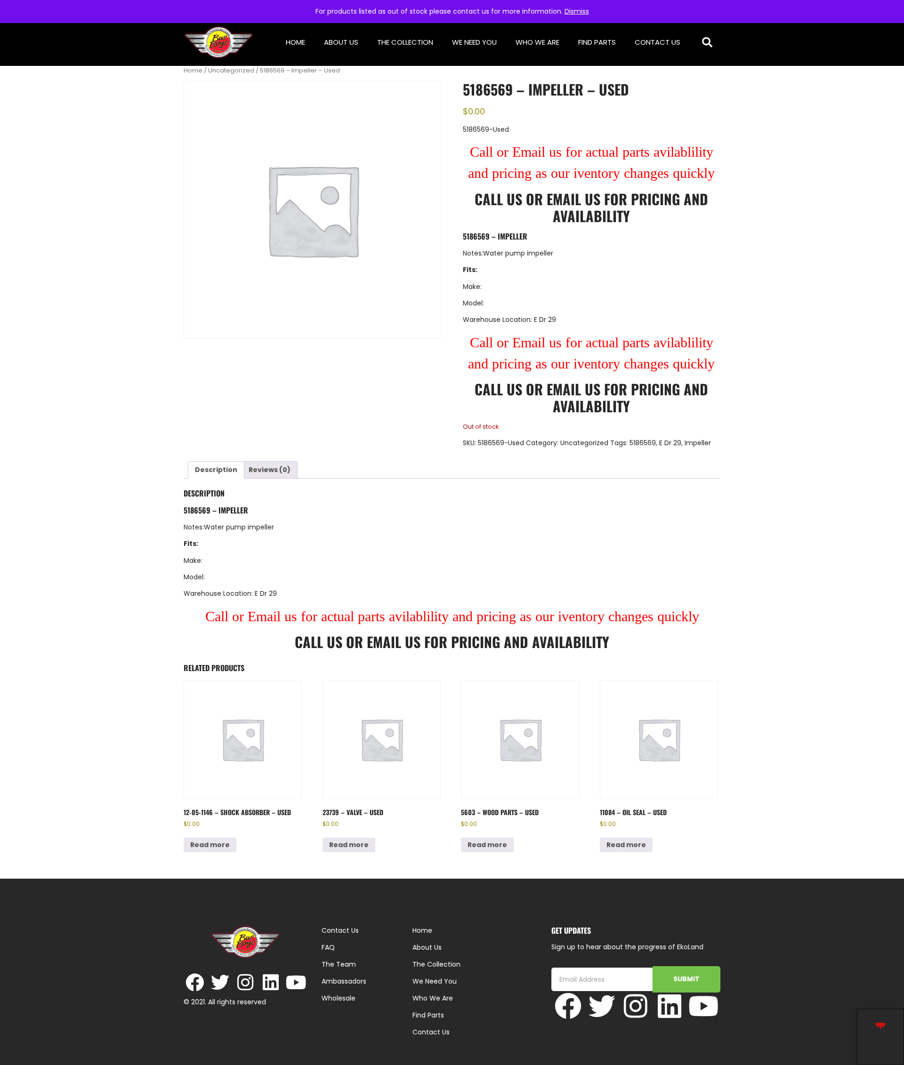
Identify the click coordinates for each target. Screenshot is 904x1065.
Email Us (575, 198)
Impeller (698, 443)
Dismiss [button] (577, 11)
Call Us (498, 198)
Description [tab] (216, 469)
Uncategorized (231, 70)
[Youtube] (296, 982)
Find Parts (597, 42)
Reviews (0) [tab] (270, 469)
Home (295, 42)
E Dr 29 (670, 443)
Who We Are (537, 42)
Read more (210, 844)
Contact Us (657, 42)
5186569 (643, 443)
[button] (707, 43)
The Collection (405, 42)
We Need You (474, 42)
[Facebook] (195, 982)
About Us (341, 42)
